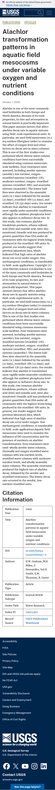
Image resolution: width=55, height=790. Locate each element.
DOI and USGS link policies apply (21, 674)
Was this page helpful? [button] (27, 786)
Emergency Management (16, 713)
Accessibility (9, 641)
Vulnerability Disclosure (16, 693)
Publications (11, 22)
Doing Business (11, 706)
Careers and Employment (16, 700)
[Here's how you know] (27, 4)
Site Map (7, 667)
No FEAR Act (9, 680)
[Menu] (49, 13)
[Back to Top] (44, 779)
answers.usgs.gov (12, 779)
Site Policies (9, 654)
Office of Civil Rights (14, 719)
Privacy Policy (10, 661)
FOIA (5, 648)
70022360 (32, 612)
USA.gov (7, 687)
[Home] (10, 15)
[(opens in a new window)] (6, 765)
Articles (30, 22)
